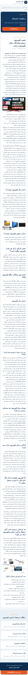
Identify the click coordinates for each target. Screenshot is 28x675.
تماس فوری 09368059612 (14, 672)
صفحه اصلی (5, 2)
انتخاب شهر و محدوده (14, 667)
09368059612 (14, 29)
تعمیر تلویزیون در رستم (17, 55)
